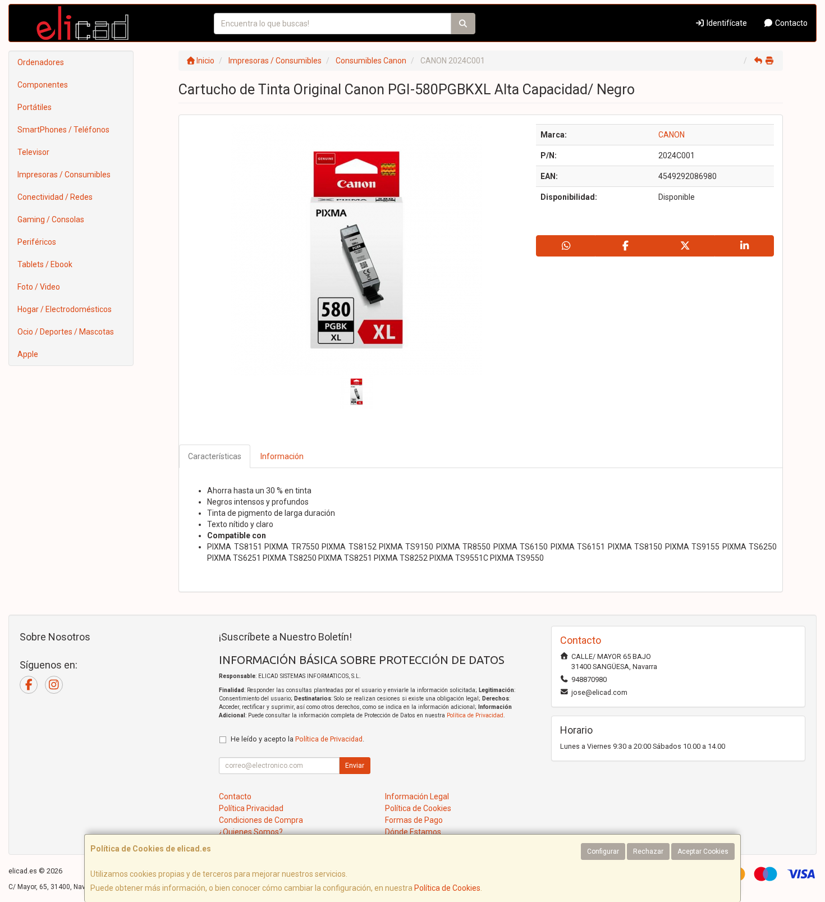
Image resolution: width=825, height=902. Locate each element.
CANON (671, 134)
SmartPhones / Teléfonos (63, 129)
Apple (27, 354)
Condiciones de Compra (261, 820)
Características (214, 456)
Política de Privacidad (475, 715)
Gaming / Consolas (50, 219)
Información (282, 456)
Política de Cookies (447, 887)
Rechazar (648, 851)
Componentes (42, 84)
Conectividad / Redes (55, 197)
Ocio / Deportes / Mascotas (65, 331)
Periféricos (36, 241)
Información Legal (417, 796)
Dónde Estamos (413, 831)
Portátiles (34, 107)
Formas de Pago (414, 820)
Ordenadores (40, 62)
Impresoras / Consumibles (64, 174)
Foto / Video (38, 286)
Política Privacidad (251, 808)
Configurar (603, 851)
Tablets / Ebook (44, 264)
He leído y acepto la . (297, 739)
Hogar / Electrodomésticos (64, 309)
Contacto (790, 23)
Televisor (33, 152)
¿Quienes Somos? (251, 831)
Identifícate (726, 23)
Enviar (354, 766)
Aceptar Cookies (702, 851)
